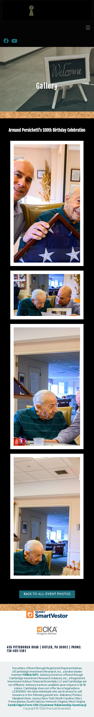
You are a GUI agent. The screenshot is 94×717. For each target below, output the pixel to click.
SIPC (35, 674)
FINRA (27, 674)
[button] (88, 28)
